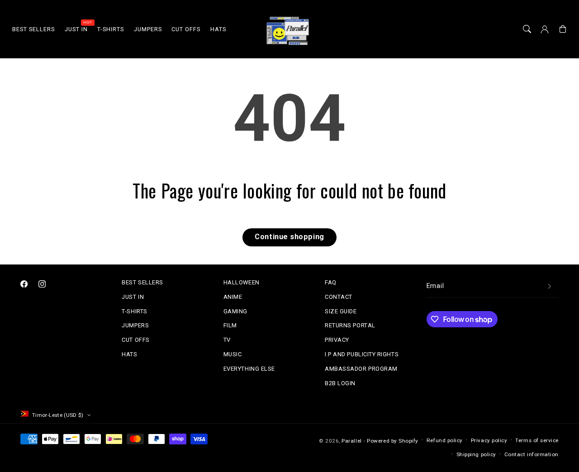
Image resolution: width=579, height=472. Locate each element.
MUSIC (232, 354)
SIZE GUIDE (340, 311)
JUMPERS (135, 325)
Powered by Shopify (392, 441)
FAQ (331, 282)
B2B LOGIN (340, 383)
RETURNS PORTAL (350, 325)
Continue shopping (289, 236)
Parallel (351, 441)
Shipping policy (476, 454)
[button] (527, 29)
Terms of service (537, 440)
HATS (129, 354)
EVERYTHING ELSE (249, 368)
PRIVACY (337, 339)
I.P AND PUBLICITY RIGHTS (362, 354)
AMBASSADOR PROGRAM (361, 368)
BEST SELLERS (142, 282)
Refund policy (445, 440)
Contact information (531, 454)
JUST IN (133, 296)
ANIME (232, 296)
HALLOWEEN (241, 282)
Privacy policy (489, 440)
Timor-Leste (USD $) (58, 415)
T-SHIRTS (134, 311)
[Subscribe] (550, 286)
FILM (230, 325)
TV (227, 339)
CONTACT (338, 296)
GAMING (235, 311)
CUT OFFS (135, 339)
